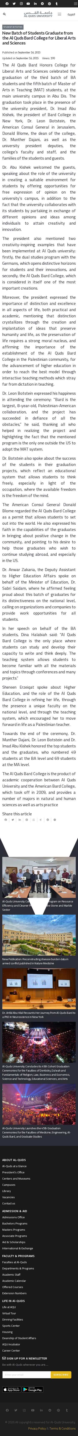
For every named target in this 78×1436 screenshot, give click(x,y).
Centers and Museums (16, 1178)
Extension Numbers (14, 1293)
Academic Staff (11, 1274)
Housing (7, 1332)
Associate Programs (14, 1236)
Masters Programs (13, 1229)
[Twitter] (14, 4)
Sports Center (11, 1325)
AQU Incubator (11, 1344)
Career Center (11, 1350)
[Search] (4, 14)
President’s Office (13, 1172)
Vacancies (8, 1197)
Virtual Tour (9, 1313)
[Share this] (5, 820)
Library (6, 1191)
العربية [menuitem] (71, 14)
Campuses (8, 1184)
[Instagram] (21, 4)
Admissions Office (13, 1217)
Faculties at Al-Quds (14, 1262)
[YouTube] (28, 4)
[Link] (38, 14)
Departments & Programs (18, 1268)
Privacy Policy (37, 1428)
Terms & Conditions (62, 1428)
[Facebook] (7, 4)
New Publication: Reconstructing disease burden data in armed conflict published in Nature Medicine (35, 961)
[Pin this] (26, 820)
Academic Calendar (14, 1280)
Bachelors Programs (14, 1223)
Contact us (8, 1203)
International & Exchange (17, 1248)
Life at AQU (9, 1307)
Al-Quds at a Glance (14, 1166)
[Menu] (59, 14)
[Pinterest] (49, 4)
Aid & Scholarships (13, 1242)
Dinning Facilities (12, 1319)
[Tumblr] (56, 4)
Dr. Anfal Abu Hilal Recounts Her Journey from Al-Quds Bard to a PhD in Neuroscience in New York (39, 1015)
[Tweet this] (12, 820)
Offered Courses (12, 1287)
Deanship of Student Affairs (19, 1338)
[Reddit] (42, 4)
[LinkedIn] (35, 4)
